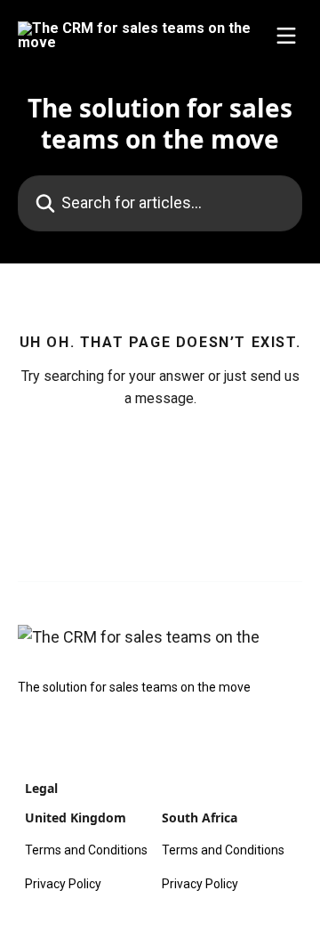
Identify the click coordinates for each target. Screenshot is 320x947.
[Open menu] (286, 35)
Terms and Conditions (86, 850)
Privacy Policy (63, 884)
